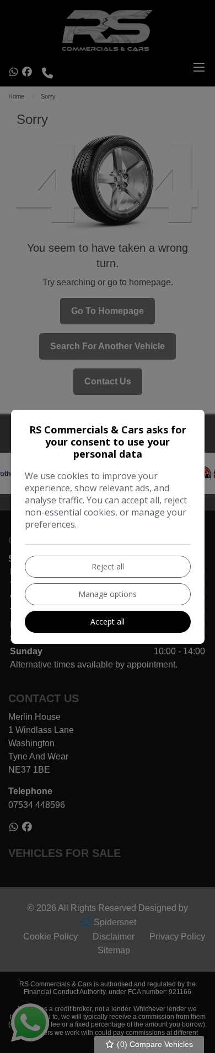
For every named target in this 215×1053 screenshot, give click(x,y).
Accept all (107, 621)
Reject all (108, 566)
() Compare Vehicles (154, 1044)
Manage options (107, 594)
